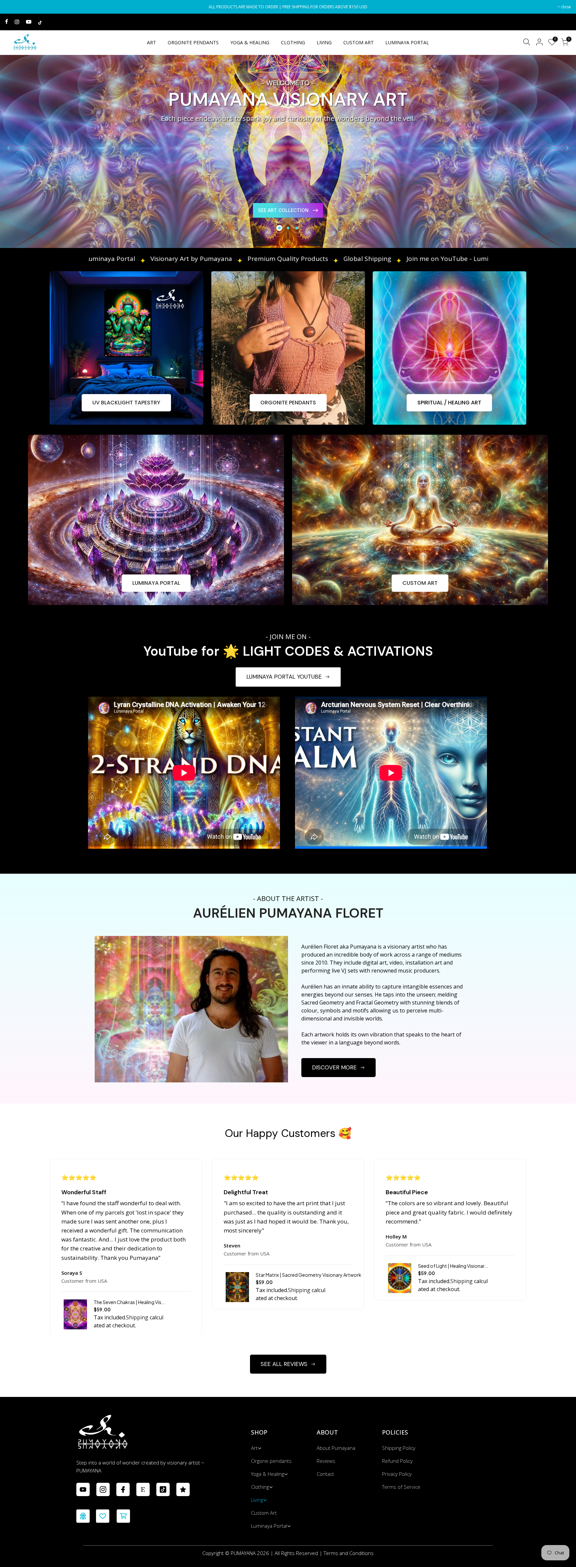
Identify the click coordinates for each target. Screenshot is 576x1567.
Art (254, 1448)
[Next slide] (567, 148)
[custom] (83, 1489)
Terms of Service (401, 1486)
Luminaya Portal (269, 1525)
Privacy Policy (397, 1473)
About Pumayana (336, 1448)
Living (257, 1499)
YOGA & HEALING (249, 42)
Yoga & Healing (267, 1473)
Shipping (137, 1317)
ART (151, 42)
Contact (325, 1473)
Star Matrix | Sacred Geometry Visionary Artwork (308, 1275)
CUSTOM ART (358, 42)
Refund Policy (397, 1460)
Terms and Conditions (349, 1553)
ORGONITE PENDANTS (193, 42)
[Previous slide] (8, 148)
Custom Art (264, 1512)
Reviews (326, 1460)
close (13, 7)
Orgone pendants (271, 1460)
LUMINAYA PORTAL (407, 42)
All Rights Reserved (296, 1553)
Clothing (260, 1486)
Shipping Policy (398, 1448)
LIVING (324, 42)
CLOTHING (293, 42)
